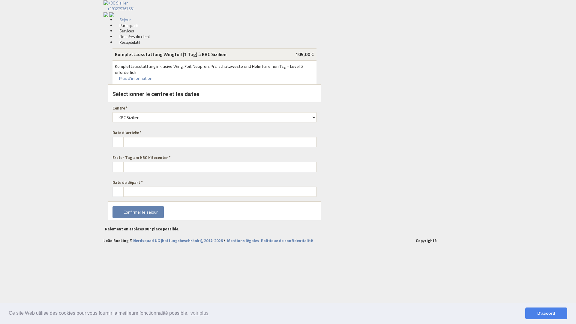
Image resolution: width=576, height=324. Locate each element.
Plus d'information (135, 78)
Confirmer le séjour (140, 212)
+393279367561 (120, 9)
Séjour (124, 20)
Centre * (120, 108)
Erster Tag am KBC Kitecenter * (141, 157)
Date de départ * (127, 182)
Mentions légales (243, 241)
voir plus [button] (199, 313)
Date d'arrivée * (127, 133)
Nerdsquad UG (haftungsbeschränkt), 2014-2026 (178, 241)
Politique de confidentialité (287, 241)
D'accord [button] (546, 313)
